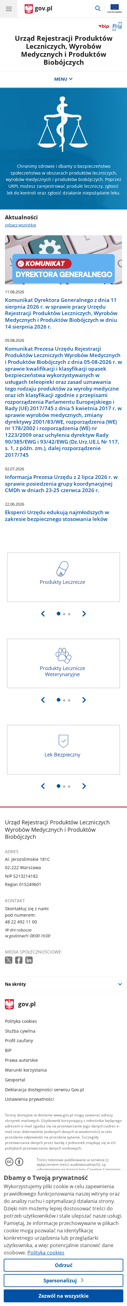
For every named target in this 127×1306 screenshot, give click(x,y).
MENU (61, 79)
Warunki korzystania (26, 1070)
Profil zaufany (19, 1040)
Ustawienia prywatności (29, 1099)
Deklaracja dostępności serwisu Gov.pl (44, 1089)
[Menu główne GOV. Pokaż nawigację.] (8, 8)
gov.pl (27, 1004)
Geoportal (15, 1080)
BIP (8, 1050)
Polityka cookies (21, 1021)
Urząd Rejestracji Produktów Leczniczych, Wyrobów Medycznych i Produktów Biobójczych (64, 50)
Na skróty (15, 984)
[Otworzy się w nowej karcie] (9, 960)
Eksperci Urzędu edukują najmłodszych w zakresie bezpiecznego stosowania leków (57, 515)
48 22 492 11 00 (21, 922)
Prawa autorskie (21, 1060)
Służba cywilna (20, 1031)
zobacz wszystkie (20, 225)
